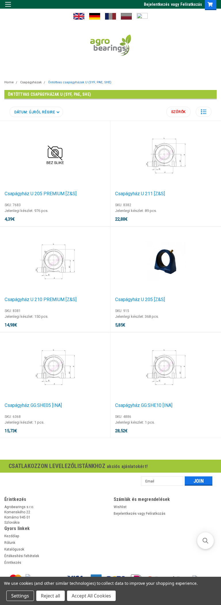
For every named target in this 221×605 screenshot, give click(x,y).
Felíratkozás (191, 4)
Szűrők (178, 112)
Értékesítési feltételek (21, 556)
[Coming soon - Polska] (126, 16)
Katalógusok (14, 549)
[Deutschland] (94, 16)
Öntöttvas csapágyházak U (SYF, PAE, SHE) (79, 82)
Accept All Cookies (91, 596)
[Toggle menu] (8, 8)
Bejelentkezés (156, 4)
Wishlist (120, 507)
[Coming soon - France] (110, 16)
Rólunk (9, 543)
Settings (20, 596)
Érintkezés (12, 563)
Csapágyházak (31, 82)
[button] (204, 112)
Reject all (50, 596)
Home (9, 82)
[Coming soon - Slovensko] (142, 16)
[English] (78, 16)
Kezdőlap (11, 536)
